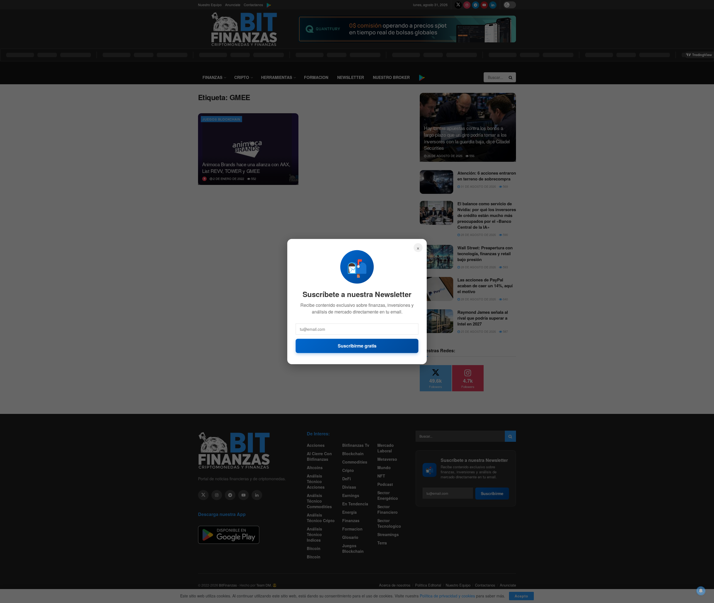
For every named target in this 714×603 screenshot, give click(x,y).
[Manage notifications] (700, 590)
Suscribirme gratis (357, 345)
